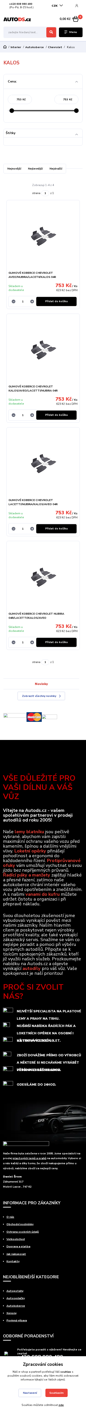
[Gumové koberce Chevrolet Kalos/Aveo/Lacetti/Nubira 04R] (43, 350)
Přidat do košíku (56, 301)
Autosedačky (15, 1298)
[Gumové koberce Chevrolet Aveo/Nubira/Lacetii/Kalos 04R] (43, 236)
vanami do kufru (42, 894)
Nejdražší (56, 168)
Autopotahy (14, 1291)
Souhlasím (56, 1393)
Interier (16, 47)
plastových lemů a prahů (29, 1158)
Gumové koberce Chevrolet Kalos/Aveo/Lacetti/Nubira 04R (33, 388)
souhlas (65, 1372)
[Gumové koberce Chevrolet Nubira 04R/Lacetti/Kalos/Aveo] (43, 577)
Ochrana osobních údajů (22, 1232)
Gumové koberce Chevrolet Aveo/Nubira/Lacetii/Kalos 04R (32, 275)
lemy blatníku (29, 832)
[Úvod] (17, 19)
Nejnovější (14, 168)
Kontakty (12, 1261)
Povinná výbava (16, 1320)
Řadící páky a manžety (26, 875)
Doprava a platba (18, 1246)
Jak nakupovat (16, 1254)
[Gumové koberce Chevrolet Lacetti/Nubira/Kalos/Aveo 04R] (43, 464)
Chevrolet (55, 47)
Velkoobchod (15, 1239)
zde (61, 1405)
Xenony (11, 1313)
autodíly (31, 968)
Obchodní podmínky (19, 1224)
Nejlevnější (35, 168)
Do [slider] (76, 110)
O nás (10, 1217)
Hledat (51, 32)
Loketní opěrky (30, 851)
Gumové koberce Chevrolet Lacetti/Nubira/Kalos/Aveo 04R (33, 502)
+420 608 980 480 (20, 4)
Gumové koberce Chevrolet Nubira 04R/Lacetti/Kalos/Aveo (36, 616)
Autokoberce (34, 47)
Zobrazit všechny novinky (39, 696)
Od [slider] (12, 110)
